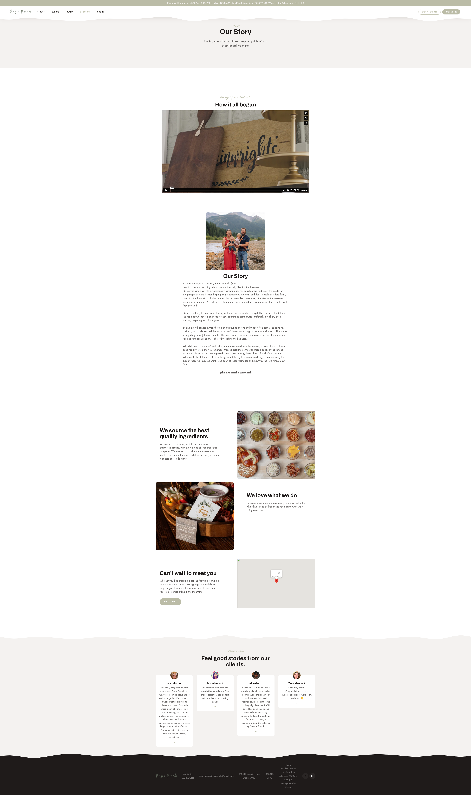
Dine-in (100, 12)
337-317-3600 (270, 776)
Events (55, 12)
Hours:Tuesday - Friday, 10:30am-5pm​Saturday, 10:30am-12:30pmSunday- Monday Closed (288, 776)
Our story (85, 12)
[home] (20, 11)
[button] (41, 12)
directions (170, 601)
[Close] (279, 573)
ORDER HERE (451, 12)
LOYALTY (69, 12)
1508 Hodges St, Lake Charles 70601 (249, 776)
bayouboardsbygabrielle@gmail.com (216, 776)
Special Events (429, 12)
